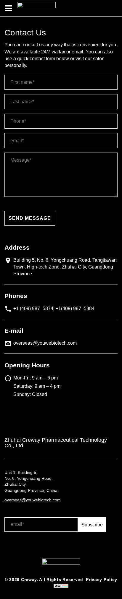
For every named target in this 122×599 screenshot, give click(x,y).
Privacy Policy (101, 579)
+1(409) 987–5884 (75, 308)
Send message (30, 218)
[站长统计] (61, 585)
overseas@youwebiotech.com (45, 343)
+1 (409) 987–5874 (33, 308)
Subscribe (92, 524)
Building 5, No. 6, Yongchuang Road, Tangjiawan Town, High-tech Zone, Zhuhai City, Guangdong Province (65, 267)
